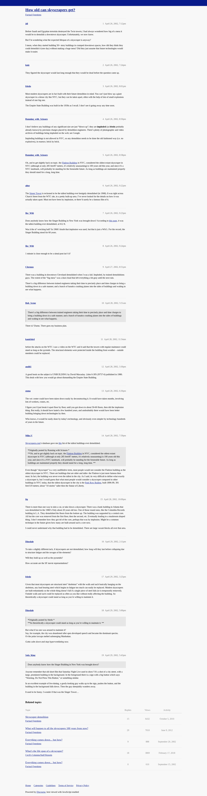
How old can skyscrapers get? (50, 10)
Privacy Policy (82, 785)
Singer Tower (35, 193)
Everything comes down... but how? (43, 739)
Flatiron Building (69, 163)
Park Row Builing (93, 482)
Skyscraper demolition (36, 716)
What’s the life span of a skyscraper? (44, 751)
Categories (38, 785)
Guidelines (50, 785)
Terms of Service (65, 785)
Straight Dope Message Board (14, 3)
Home (28, 785)
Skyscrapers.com (32, 443)
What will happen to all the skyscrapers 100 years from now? (56, 728)
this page (113, 221)
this (60, 443)
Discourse (41, 792)
